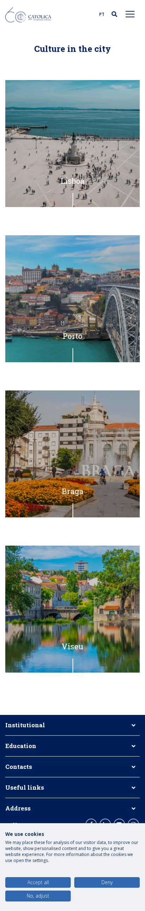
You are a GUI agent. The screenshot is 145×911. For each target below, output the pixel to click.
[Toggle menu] (130, 13)
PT (102, 14)
